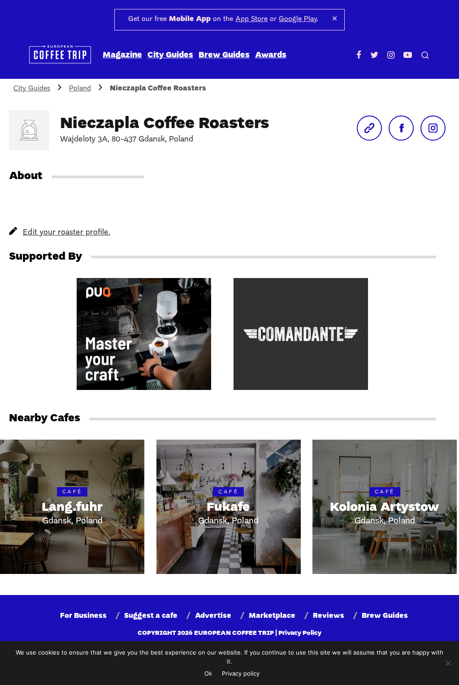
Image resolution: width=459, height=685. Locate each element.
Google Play (298, 19)
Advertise (213, 616)
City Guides (170, 55)
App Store (251, 19)
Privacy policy (241, 673)
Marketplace (272, 616)
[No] (447, 663)
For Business (83, 616)
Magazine (122, 55)
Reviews (328, 616)
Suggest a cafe (151, 616)
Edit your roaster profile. (66, 232)
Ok (208, 673)
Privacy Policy (299, 633)
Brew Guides (224, 55)
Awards (270, 55)
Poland (80, 88)
